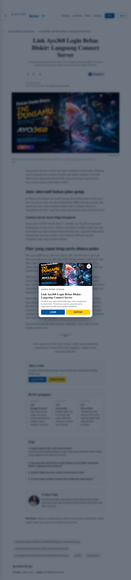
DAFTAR (78, 312)
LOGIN (53, 312)
